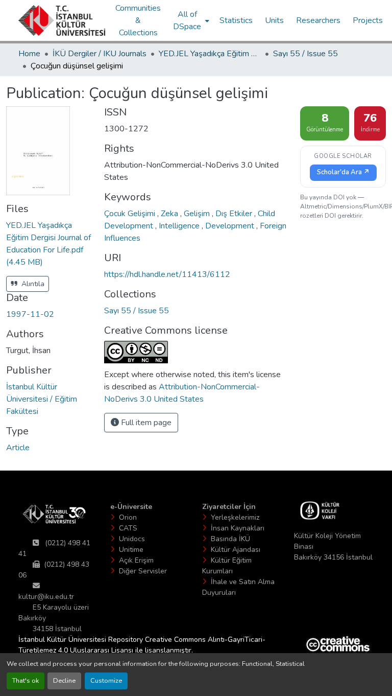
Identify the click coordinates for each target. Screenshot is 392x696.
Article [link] (18, 447)
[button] (61, 20)
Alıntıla (31, 284)
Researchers (318, 20)
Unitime (131, 549)
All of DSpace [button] (187, 20)
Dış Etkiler (234, 213)
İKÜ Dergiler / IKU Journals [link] (99, 53)
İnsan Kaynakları (237, 528)
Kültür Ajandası (235, 549)
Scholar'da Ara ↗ (343, 172)
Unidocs (132, 539)
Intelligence (180, 225)
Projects (368, 20)
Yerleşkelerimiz (235, 517)
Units (274, 20)
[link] (49, 243)
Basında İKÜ (230, 539)
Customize (106, 680)
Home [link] (29, 53)
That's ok (25, 680)
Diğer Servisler (143, 571)
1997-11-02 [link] (30, 314)
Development (230, 225)
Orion (128, 517)
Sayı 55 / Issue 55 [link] (305, 53)
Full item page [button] (145, 422)
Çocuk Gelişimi (130, 213)
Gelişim (198, 213)
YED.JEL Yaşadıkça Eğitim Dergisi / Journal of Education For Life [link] (210, 53)
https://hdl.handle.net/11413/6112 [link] (167, 274)
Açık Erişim (136, 560)
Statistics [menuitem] (236, 20)
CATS (128, 528)
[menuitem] (190, 20)
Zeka (170, 213)
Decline (64, 680)
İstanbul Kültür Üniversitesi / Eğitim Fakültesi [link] (41, 399)
